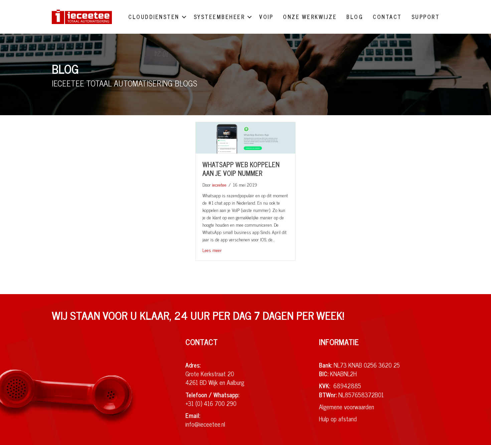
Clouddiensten (153, 16)
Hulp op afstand (338, 419)
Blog (354, 16)
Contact (387, 16)
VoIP (266, 16)
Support (426, 16)
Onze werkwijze (310, 16)
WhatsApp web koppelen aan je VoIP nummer (241, 169)
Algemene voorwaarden (346, 407)
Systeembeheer (219, 16)
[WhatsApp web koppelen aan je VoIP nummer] (245, 137)
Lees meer (212, 250)
